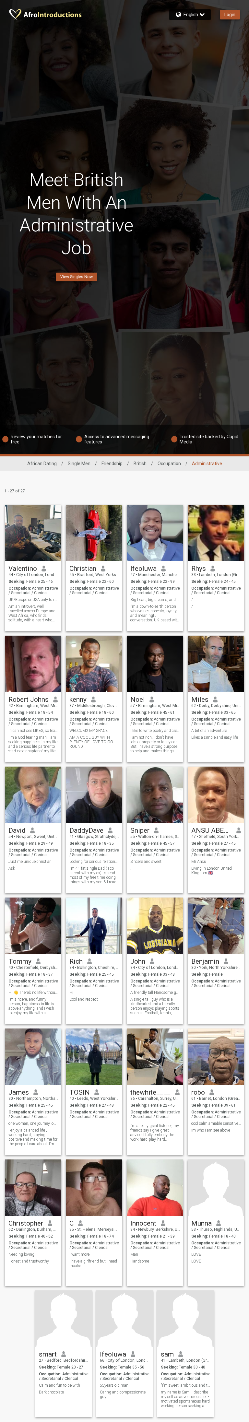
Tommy (19, 961)
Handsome (139, 1261)
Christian (82, 568)
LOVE (196, 1254)
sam (167, 1354)
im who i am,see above (210, 1130)
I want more (79, 1254)
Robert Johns (28, 699)
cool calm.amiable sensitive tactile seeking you (216, 1123)
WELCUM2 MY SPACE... (90, 730)
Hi (71, 992)
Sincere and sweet (145, 861)
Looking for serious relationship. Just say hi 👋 (94, 861)
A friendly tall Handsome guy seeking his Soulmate (155, 992)
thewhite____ (150, 1092)
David (17, 830)
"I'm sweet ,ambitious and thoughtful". (185, 1385)
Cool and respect (83, 999)
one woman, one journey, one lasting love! (33, 1123)
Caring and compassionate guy (123, 1394)
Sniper (139, 830)
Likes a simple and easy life (214, 737)
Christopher (25, 1223)
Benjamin (205, 961)
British (140, 463)
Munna (201, 1223)
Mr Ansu (198, 861)
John (137, 961)
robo (198, 1092)
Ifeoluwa (143, 568)
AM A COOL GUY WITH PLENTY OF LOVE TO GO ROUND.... (91, 742)
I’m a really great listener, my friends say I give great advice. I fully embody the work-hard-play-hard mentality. (154, 1132)
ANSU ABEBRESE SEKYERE (211, 830)
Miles (199, 699)
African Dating (42, 463)
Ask (11, 868)
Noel (137, 699)
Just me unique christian (30, 861)
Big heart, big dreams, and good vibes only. (155, 599)
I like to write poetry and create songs (155, 730)
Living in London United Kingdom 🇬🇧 (211, 870)
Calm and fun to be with (59, 1385)
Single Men (79, 463)
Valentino (22, 568)
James (18, 1092)
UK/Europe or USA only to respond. (33, 599)
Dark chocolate (51, 1392)
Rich (76, 961)
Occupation (169, 463)
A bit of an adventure (209, 730)
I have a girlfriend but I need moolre (93, 1263)
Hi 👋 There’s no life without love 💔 (33, 992)
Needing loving (21, 1254)
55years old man (114, 1385)
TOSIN (79, 1092)
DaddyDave (86, 830)
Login (229, 14)
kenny (78, 699)
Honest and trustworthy (28, 1261)
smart (48, 1354)
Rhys (198, 568)
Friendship (112, 463)
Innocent (143, 1223)
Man (134, 1254)
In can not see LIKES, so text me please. (33, 730)
